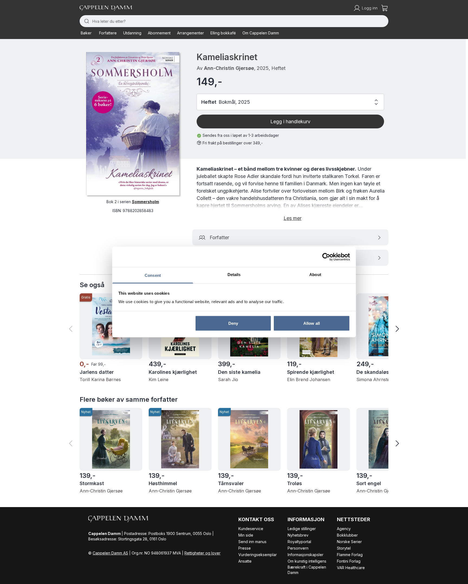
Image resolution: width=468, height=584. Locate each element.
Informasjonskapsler (305, 554)
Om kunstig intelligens (307, 561)
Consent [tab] (153, 275)
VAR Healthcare (351, 567)
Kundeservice (250, 528)
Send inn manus (252, 541)
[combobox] (234, 21)
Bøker (86, 33)
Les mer (292, 218)
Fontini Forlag (348, 561)
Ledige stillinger (302, 528)
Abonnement (159, 33)
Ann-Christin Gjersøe (229, 68)
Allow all (311, 323)
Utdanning (132, 33)
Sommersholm (145, 201)
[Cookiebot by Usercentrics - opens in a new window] (326, 257)
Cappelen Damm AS (110, 553)
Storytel (344, 548)
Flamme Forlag (350, 554)
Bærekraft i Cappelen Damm (307, 570)
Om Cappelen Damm (260, 33)
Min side (245, 535)
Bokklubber (347, 535)
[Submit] (86, 21)
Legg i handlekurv (290, 121)
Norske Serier (349, 541)
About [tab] (315, 274)
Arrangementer (190, 33)
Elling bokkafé (223, 33)
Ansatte (245, 561)
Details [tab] (234, 274)
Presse (244, 548)
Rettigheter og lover (202, 553)
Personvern (298, 548)
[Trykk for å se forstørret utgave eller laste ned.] (132, 123)
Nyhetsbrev (298, 535)
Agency (344, 528)
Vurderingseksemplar (257, 554)
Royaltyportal (299, 541)
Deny (233, 323)
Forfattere (108, 33)
